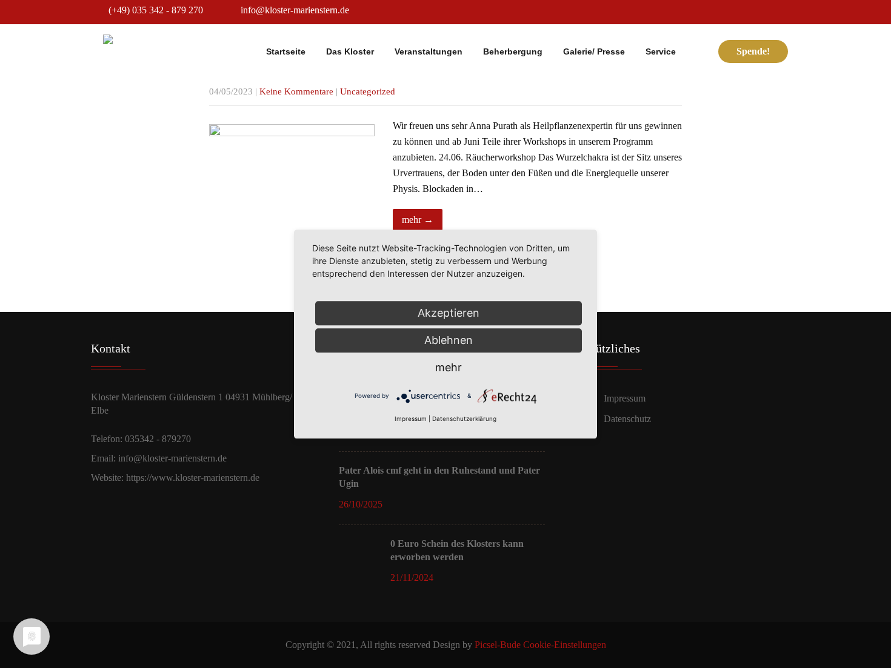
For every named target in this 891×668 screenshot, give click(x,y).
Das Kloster (350, 51)
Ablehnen (448, 340)
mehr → (417, 219)
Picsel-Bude (498, 645)
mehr (448, 367)
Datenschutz (627, 419)
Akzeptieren (448, 312)
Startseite (285, 51)
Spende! (753, 51)
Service (661, 51)
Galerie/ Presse (594, 51)
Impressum (625, 398)
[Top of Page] (861, 640)
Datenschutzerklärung (464, 418)
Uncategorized (367, 91)
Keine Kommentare (296, 91)
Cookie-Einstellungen (564, 645)
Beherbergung (512, 51)
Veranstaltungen (428, 51)
